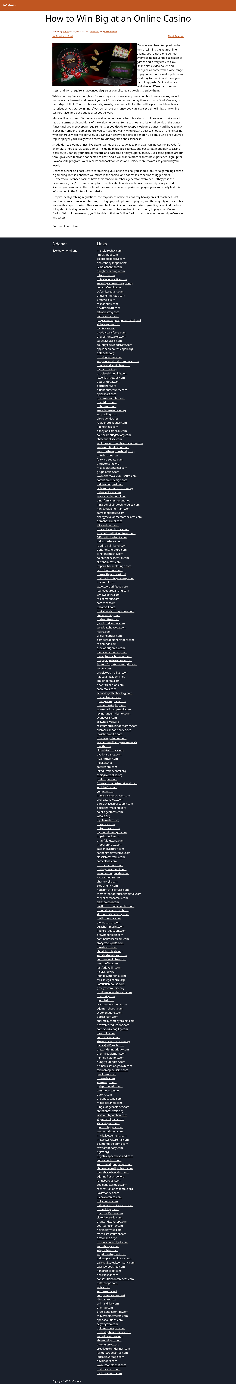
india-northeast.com (109, 541)
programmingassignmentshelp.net (119, 320)
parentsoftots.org (108, 1344)
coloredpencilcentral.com (113, 558)
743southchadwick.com (112, 537)
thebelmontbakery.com (111, 336)
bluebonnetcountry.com (112, 390)
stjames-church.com (110, 1008)
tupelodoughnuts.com (111, 648)
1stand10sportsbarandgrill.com (117, 664)
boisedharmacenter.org (111, 808)
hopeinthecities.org (109, 836)
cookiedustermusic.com (112, 1185)
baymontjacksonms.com (112, 1144)
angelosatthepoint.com (111, 1254)
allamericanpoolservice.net (114, 730)
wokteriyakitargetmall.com (114, 709)
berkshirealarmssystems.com (115, 611)
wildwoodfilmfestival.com (113, 447)
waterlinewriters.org (110, 1336)
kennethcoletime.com (110, 1058)
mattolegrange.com (109, 1103)
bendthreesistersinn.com (113, 1172)
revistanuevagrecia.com (112, 1004)
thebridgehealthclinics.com (114, 1332)
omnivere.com (106, 300)
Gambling (94, 31)
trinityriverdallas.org (109, 775)
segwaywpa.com (107, 1324)
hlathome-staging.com (111, 705)
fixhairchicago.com (109, 1271)
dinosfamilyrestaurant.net (113, 500)
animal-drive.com (108, 1303)
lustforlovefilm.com (109, 967)
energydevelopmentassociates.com (119, 517)
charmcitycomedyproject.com (116, 1021)
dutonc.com (104, 1094)
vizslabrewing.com (108, 615)
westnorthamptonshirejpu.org (116, 451)
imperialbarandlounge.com (114, 566)
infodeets (9, 5)
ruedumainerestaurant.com (114, 992)
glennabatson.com (108, 922)
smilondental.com (108, 681)
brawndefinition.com (110, 935)
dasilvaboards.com (109, 918)
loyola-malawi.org (108, 820)
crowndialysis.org (108, 722)
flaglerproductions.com (111, 930)
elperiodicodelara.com (111, 259)
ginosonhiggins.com (110, 1127)
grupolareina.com (108, 472)
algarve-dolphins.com (110, 1119)
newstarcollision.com (110, 685)
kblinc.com (104, 631)
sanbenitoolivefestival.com (114, 853)
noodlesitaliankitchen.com (113, 365)
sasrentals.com (106, 689)
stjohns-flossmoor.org (111, 1176)
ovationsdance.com (109, 754)
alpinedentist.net (107, 418)
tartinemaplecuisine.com (112, 1070)
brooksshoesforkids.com (112, 1312)
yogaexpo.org (105, 791)
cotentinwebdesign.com (112, 480)
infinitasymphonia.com (111, 976)
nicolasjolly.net (106, 971)
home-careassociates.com (113, 795)
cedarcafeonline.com (110, 287)
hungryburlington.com (111, 1062)
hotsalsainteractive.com (112, 279)
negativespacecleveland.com (115, 1156)
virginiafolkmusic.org (110, 750)
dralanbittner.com (108, 619)
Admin (66, 31)
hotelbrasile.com (107, 455)
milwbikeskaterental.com (113, 1139)
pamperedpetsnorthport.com (115, 640)
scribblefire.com (107, 787)
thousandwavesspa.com (112, 1221)
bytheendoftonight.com (112, 832)
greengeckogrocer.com (111, 701)
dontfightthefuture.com (112, 549)
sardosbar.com (106, 603)
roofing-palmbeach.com (112, 545)
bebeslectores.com (109, 492)
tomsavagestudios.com (111, 738)
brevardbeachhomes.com (113, 529)
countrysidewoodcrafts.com (114, 345)
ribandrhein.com (107, 758)
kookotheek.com (107, 427)
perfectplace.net (107, 779)
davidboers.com (107, 1361)
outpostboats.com (108, 828)
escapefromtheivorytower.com (116, 533)
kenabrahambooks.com (112, 955)
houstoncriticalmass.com (113, 890)
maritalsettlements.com (112, 1135)
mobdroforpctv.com (109, 844)
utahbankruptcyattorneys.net (115, 578)
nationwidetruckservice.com (115, 1205)
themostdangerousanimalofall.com (119, 894)
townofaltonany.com (110, 1148)
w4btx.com (104, 668)
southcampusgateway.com (114, 435)
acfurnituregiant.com (110, 291)
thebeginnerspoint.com (111, 869)
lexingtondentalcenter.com (114, 713)
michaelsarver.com (109, 697)
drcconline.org (106, 1238)
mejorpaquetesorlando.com (114, 660)
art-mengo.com (106, 1082)
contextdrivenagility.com (112, 1029)
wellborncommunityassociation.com (120, 443)
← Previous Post (62, 36)
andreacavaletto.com (110, 799)
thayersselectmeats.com (112, 1316)
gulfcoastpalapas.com (111, 1328)
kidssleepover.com (108, 324)
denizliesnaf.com (107, 1275)
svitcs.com (103, 1287)
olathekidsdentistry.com (112, 652)
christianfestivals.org (110, 1111)
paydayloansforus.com (111, 332)
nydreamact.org (107, 369)
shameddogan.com (109, 1340)
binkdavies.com (107, 947)
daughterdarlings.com (111, 271)
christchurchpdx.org (110, 951)
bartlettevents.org (108, 463)
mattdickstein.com (108, 1369)
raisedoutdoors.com (110, 570)
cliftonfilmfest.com (109, 562)
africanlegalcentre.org (111, 980)
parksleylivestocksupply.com (115, 803)
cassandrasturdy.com (110, 849)
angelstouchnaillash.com (112, 672)
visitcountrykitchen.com (112, 1115)
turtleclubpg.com (108, 1209)
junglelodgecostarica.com (113, 1107)
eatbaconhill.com (108, 316)
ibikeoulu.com (106, 1033)
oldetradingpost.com (110, 484)
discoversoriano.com (110, 865)
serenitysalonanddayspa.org (115, 283)
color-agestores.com (110, 812)
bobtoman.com (106, 406)
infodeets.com (106, 275)
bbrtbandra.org (106, 386)
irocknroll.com (106, 582)
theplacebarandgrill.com (112, 1242)
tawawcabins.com (108, 595)
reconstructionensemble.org (115, 1189)
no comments (110, 31)
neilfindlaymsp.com (109, 1230)
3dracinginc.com (107, 885)
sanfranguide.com (108, 877)
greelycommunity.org (110, 988)
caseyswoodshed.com (111, 1266)
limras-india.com (107, 254)
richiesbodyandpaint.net (112, 263)
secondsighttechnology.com (114, 693)
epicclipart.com (106, 394)
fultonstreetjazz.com (110, 459)
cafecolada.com (107, 861)
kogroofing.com (107, 414)
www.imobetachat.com (111, 1365)
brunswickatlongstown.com (114, 1066)
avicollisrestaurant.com (111, 1234)
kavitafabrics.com (108, 1193)
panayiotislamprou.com (112, 431)
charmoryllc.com (107, 881)
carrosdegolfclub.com (111, 513)
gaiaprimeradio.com (110, 1086)
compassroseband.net (111, 1295)
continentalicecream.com (113, 939)
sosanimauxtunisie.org (111, 410)
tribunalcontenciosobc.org (113, 910)
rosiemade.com (107, 644)
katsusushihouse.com (111, 984)
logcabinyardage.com (110, 1357)
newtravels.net (106, 328)
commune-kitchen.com (111, 959)
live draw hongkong (64, 250)
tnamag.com (105, 1307)
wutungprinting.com (110, 1131)
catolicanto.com (107, 767)
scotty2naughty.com (110, 1012)
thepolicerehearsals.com (112, 898)
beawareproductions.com (113, 1025)
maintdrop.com (106, 402)
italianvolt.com (106, 607)
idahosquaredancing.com (113, 590)
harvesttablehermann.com (113, 508)
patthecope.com (107, 1283)
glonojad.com (105, 1000)
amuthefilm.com (107, 963)
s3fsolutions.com (108, 525)
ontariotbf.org (106, 353)
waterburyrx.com (108, 1246)
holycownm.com (107, 1201)
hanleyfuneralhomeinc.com (114, 656)
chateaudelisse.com (109, 439)
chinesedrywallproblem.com (115, 1168)
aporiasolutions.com (110, 1320)
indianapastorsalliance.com (114, 1258)
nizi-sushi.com (106, 1078)
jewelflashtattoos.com (111, 377)
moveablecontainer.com (112, 468)
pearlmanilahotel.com (111, 398)
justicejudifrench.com (110, 1045)
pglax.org (103, 1152)
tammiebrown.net (108, 1090)
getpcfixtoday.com (108, 381)
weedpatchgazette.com (111, 627)
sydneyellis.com (107, 717)
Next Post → (176, 36)
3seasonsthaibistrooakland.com (117, 783)
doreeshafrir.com (107, 1017)
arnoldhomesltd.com (110, 554)
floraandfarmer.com (109, 521)
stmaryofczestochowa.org (113, 1041)
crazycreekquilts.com (110, 943)
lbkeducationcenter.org (111, 771)
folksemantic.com (108, 599)
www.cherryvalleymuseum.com (117, 476)
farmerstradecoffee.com (112, 1353)
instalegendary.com (109, 357)
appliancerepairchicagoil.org (115, 349)
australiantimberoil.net (111, 496)
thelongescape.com (109, 1098)
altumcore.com (106, 1299)
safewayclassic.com (109, 341)
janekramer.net (106, 1074)
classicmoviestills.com (111, 857)
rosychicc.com (106, 824)
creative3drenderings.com (113, 1348)
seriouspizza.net (107, 1291)
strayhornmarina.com (110, 926)
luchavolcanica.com (109, 1197)
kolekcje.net (104, 763)
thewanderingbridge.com (113, 1049)
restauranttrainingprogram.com (117, 726)
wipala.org (103, 816)
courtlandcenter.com (110, 1225)
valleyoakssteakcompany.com (116, 1262)
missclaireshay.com (109, 250)
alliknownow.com (108, 902)
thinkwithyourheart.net (111, 574)
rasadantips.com (107, 304)
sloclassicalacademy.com (113, 914)
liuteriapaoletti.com (109, 1160)
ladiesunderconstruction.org (115, 488)
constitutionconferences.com (115, 1279)
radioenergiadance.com (112, 422)
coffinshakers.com (108, 1037)
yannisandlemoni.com (111, 623)
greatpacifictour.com (110, 1213)
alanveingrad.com (108, 1123)
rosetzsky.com (106, 996)
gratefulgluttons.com (110, 840)
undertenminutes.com (111, 295)
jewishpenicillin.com (109, 734)
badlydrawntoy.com (109, 1373)
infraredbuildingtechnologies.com (118, 504)
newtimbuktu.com (108, 308)
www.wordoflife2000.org (112, 586)
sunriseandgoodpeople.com (114, 1164)
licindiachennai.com (109, 267)
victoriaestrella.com (109, 1217)
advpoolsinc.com (107, 1250)
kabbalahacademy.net (111, 676)
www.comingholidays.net (113, 873)
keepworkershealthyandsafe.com (118, 361)
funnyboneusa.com (109, 1180)
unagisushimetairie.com (112, 373)
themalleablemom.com (111, 1053)
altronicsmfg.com (108, 312)
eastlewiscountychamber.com (115, 906)
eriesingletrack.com (109, 636)
